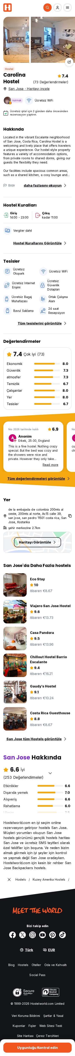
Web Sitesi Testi (50, 1026)
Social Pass (37, 975)
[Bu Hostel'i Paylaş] (69, 62)
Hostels (23, 965)
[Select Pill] (47, 7)
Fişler (32, 1026)
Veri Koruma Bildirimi (26, 1015)
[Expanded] (9, 880)
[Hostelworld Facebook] (12, 934)
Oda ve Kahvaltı (55, 965)
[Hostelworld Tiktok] (62, 934)
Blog (11, 965)
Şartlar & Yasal (53, 1015)
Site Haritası (25, 1036)
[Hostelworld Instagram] (32, 934)
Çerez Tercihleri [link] (47, 1036)
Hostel (9, 69)
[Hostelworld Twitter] (22, 934)
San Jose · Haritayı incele (29, 89)
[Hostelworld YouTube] (42, 934)
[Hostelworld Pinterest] (52, 934)
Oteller (36, 965)
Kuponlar (19, 1026)
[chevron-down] (50, 773)
